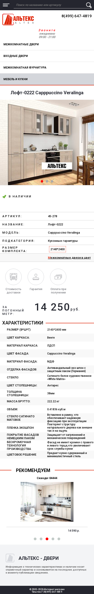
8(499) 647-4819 (77, 16)
